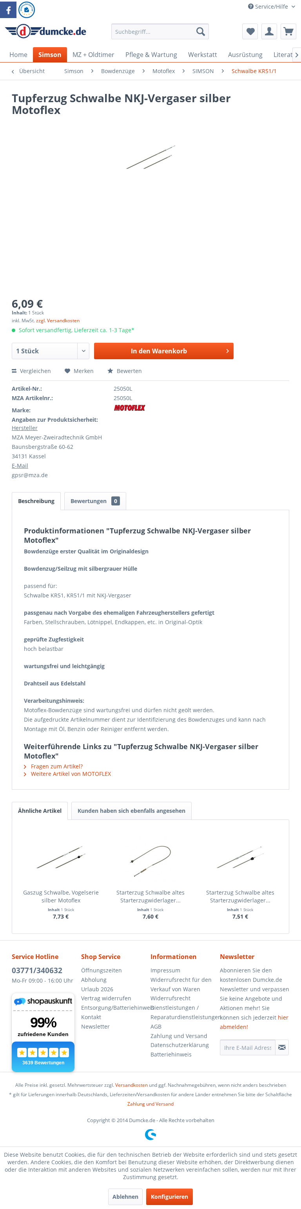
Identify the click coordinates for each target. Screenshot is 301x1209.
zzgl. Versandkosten (58, 320)
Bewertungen (94, 501)
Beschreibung (36, 501)
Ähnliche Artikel (40, 810)
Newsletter (95, 1026)
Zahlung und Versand (178, 1036)
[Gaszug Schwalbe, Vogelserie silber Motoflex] (61, 857)
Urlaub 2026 (97, 989)
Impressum (165, 970)
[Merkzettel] (250, 31)
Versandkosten (131, 1085)
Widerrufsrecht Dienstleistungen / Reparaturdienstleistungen (183, 1007)
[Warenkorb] (288, 31)
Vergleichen (34, 371)
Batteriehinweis (171, 1054)
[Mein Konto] (269, 31)
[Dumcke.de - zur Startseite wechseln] (45, 33)
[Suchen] (200, 31)
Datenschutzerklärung (179, 1045)
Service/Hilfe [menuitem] (272, 6)
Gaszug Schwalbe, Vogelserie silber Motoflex (61, 896)
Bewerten (128, 371)
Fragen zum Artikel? (56, 766)
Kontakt (91, 1017)
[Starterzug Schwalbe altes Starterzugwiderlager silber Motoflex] (240, 857)
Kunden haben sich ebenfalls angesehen (131, 810)
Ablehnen (125, 1196)
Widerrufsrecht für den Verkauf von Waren (181, 984)
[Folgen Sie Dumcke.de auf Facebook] (8, 10)
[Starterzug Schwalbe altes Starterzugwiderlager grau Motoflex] (151, 857)
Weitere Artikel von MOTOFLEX (70, 773)
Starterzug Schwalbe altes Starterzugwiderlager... (150, 896)
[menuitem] (160, 35)
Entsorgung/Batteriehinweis (114, 1007)
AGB (155, 1026)
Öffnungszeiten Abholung (101, 974)
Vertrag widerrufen (106, 998)
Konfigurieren (169, 1196)
